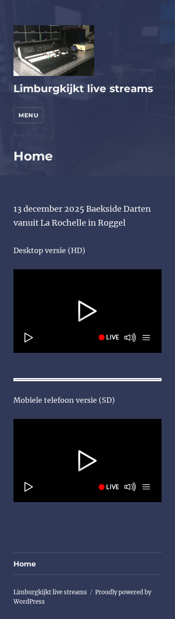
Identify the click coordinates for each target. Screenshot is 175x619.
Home (24, 564)
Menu (28, 115)
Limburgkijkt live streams (83, 88)
